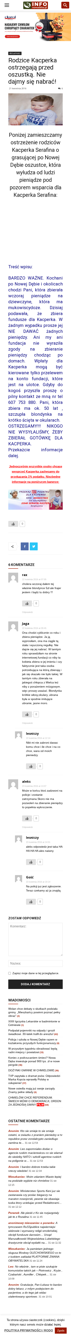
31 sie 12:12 (14, 1207)
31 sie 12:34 (35, 1171)
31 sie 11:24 (35, 1260)
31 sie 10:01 (45, 1296)
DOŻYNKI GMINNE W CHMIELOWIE (31, 1070)
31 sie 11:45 (36, 1217)
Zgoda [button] (60, 1330)
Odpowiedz (27, 612)
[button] (65, 5)
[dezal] (35, 27)
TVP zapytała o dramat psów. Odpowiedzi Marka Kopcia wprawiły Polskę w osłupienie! (34, 1079)
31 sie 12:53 (36, 1161)
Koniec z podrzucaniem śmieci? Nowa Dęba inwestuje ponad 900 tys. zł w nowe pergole (34, 1061)
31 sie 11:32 (54, 1242)
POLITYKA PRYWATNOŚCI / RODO (28, 1330)
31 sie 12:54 (31, 1143)
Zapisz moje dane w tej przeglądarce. (35, 973)
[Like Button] (13, 524)
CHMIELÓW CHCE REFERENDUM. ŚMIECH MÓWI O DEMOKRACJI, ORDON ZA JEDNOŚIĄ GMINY (34, 1101)
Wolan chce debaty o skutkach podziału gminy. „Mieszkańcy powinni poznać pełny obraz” (34, 1012)
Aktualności (14, 53)
